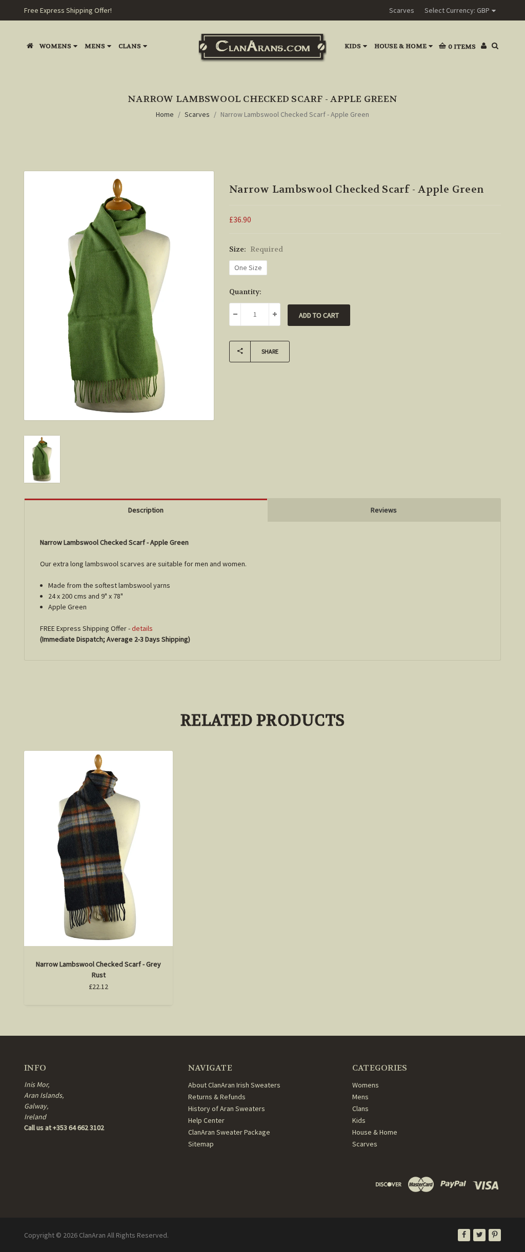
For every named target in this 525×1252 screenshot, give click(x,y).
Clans (129, 46)
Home (165, 114)
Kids (353, 46)
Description (146, 510)
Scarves (401, 10)
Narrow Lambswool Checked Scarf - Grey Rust (98, 969)
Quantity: (245, 291)
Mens (95, 46)
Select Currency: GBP (457, 10)
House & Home (400, 46)
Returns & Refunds (217, 1096)
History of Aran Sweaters (226, 1108)
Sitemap (201, 1143)
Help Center (206, 1120)
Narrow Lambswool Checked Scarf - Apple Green (294, 114)
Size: (256, 249)
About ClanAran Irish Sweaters (234, 1085)
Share (269, 351)
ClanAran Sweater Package (229, 1132)
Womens (55, 46)
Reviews (384, 510)
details (142, 628)
